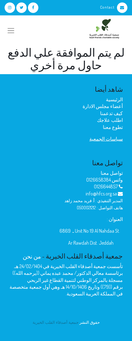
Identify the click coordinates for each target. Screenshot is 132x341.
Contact (107, 7)
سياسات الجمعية (106, 139)
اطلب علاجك (110, 120)
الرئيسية (114, 99)
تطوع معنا (113, 127)
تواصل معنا (112, 173)
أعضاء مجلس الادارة (103, 106)
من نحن (32, 256)
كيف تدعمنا (111, 113)
